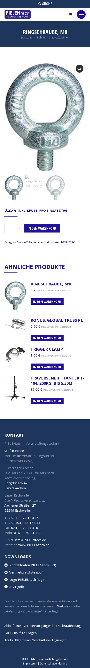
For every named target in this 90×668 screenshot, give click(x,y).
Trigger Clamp (47, 349)
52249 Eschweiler (17, 510)
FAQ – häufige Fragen (20, 633)
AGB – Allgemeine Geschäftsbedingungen (35, 640)
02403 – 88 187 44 (25, 522)
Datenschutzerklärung (53, 663)
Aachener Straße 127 (20, 505)
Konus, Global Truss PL (57, 320)
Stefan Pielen (14, 450)
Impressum (30, 663)
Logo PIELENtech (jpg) (26, 579)
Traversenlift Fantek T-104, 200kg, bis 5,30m (58, 380)
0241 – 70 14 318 (24, 527)
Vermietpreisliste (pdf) (25, 572)
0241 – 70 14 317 (24, 517)
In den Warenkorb (42, 228)
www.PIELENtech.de (33, 545)
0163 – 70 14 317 (27, 532)
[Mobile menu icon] (81, 14)
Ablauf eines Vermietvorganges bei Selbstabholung (42, 625)
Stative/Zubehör (27, 242)
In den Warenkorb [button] (47, 301)
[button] (79, 69)
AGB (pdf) (16, 586)
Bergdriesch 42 (16, 483)
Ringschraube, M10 (51, 284)
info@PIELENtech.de (30, 540)
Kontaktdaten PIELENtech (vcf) (32, 565)
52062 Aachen (15, 488)
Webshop (64, 606)
